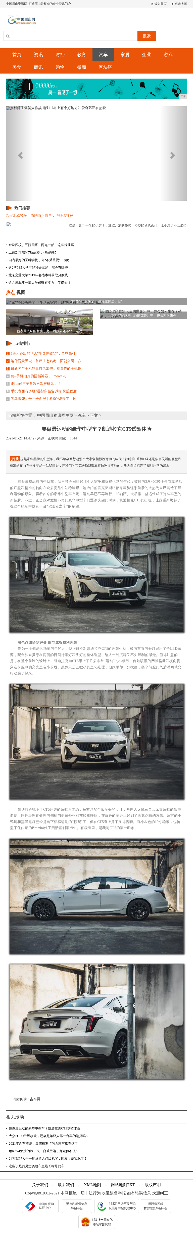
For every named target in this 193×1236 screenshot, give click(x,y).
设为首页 (160, 4)
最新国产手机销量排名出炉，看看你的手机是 (44, 368)
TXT (131, 1185)
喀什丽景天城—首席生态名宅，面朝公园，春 (44, 361)
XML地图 (92, 1185)
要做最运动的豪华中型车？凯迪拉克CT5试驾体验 (43, 1128)
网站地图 (119, 1185)
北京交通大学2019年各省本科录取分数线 (37, 275)
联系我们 (66, 1185)
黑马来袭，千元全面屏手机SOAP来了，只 (41, 399)
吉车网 (35, 1099)
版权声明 (153, 1185)
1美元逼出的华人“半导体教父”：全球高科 (41, 353)
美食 (16, 67)
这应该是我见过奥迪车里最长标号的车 (35, 1166)
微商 (81, 67)
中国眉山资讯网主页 (55, 415)
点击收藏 (180, 4)
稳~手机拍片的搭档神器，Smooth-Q (36, 376)
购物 (60, 67)
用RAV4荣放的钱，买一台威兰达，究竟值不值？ (42, 1151)
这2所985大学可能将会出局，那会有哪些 (37, 267)
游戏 (168, 54)
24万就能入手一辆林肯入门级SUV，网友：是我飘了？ (46, 1158)
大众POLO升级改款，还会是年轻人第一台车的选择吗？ (47, 1136)
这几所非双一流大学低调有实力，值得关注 (38, 283)
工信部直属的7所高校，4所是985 (31, 252)
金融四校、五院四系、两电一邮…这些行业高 (40, 245)
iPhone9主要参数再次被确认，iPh (34, 384)
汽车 (103, 54)
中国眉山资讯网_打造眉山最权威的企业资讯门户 (38, 4)
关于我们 (40, 1185)
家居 (124, 54)
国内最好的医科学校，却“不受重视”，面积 (38, 260)
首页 (16, 54)
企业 (146, 54)
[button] (19, 153)
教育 (81, 54)
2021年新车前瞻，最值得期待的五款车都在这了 (42, 1143)
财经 (60, 54)
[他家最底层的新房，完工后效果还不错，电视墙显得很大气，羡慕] (49, 322)
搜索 (147, 36)
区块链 (105, 67)
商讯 (38, 67)
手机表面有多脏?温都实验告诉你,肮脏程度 (42, 391)
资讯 (38, 54)
